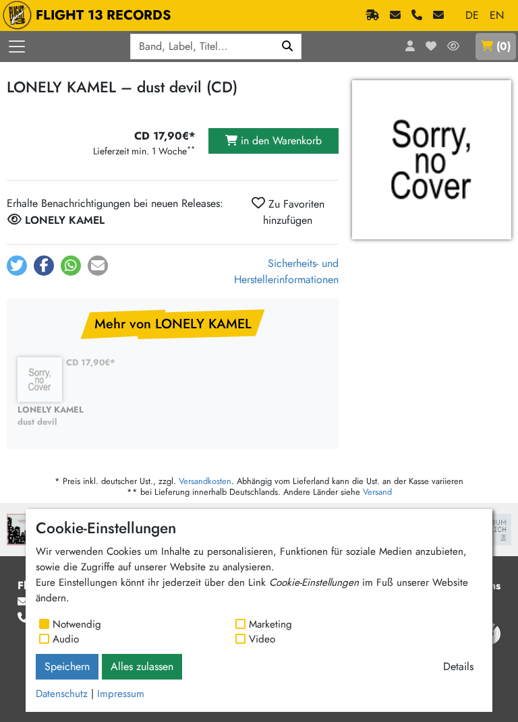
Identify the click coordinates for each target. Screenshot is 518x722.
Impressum (120, 693)
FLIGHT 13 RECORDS (103, 15)
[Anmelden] (410, 46)
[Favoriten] (431, 46)
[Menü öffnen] (17, 46)
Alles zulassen (142, 666)
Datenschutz (62, 693)
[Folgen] (453, 46)
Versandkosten (205, 481)
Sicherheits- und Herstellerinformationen (286, 271)
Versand (377, 491)
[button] (17, 265)
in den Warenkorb (279, 140)
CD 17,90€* (90, 362)
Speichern (67, 666)
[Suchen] (287, 46)
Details (458, 666)
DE (472, 15)
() (503, 46)
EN (497, 15)
